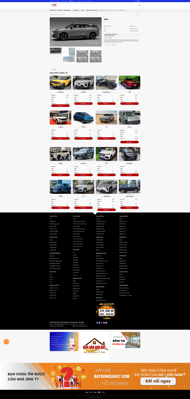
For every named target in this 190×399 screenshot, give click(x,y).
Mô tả (54, 69)
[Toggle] (51, 69)
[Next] (98, 32)
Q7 (83, 196)
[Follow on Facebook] (135, 1)
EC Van (129, 127)
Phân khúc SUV (116, 40)
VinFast (62, 14)
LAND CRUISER (129, 196)
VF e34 (83, 127)
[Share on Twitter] (107, 45)
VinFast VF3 (61, 92)
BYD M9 (60, 196)
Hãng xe (73, 1)
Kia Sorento (109, 40)
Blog (79, 1)
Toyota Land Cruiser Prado (116, 42)
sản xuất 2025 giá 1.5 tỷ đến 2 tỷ (126, 40)
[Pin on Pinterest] (112, 45)
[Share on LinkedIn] (115, 45)
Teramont (60, 127)
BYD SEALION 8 (106, 92)
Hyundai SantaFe (133, 39)
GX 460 (60, 163)
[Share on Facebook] (105, 45)
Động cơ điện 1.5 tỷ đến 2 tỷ (117, 39)
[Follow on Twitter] (138, 1)
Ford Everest (126, 39)
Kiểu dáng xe (64, 1)
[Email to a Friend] (110, 45)
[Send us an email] (139, 1)
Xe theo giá (89, 1)
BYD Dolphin (129, 163)
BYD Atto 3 (83, 163)
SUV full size (135, 40)
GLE (106, 163)
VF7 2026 (83, 92)
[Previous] (52, 32)
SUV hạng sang (107, 42)
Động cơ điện (108, 39)
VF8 (130, 92)
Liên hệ (84, 1)
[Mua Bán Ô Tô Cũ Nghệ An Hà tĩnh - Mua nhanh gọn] (58, 5)
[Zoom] (51, 44)
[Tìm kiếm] (139, 5)
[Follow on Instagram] (136, 1)
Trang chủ (52, 1)
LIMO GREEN (106, 196)
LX (106, 127)
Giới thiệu (58, 1)
